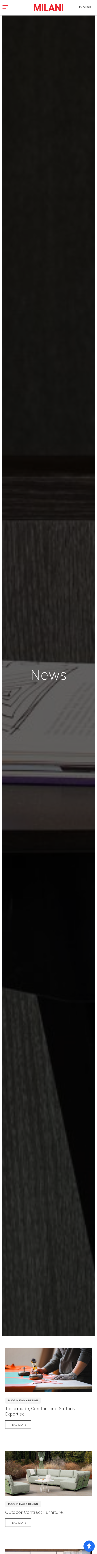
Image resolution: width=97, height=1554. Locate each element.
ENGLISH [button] (85, 7)
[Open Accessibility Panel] (89, 1546)
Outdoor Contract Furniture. (34, 1512)
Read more (18, 1424)
